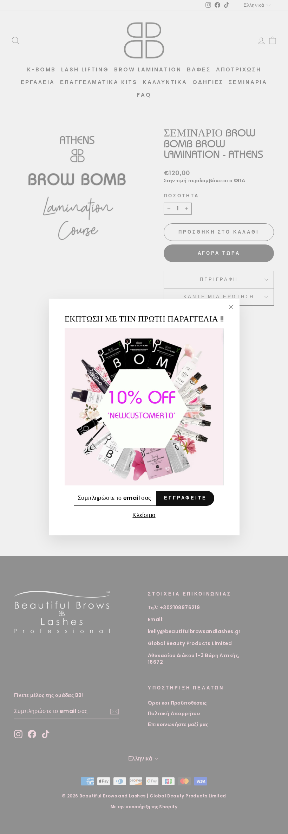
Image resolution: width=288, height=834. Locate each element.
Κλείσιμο (143, 515)
